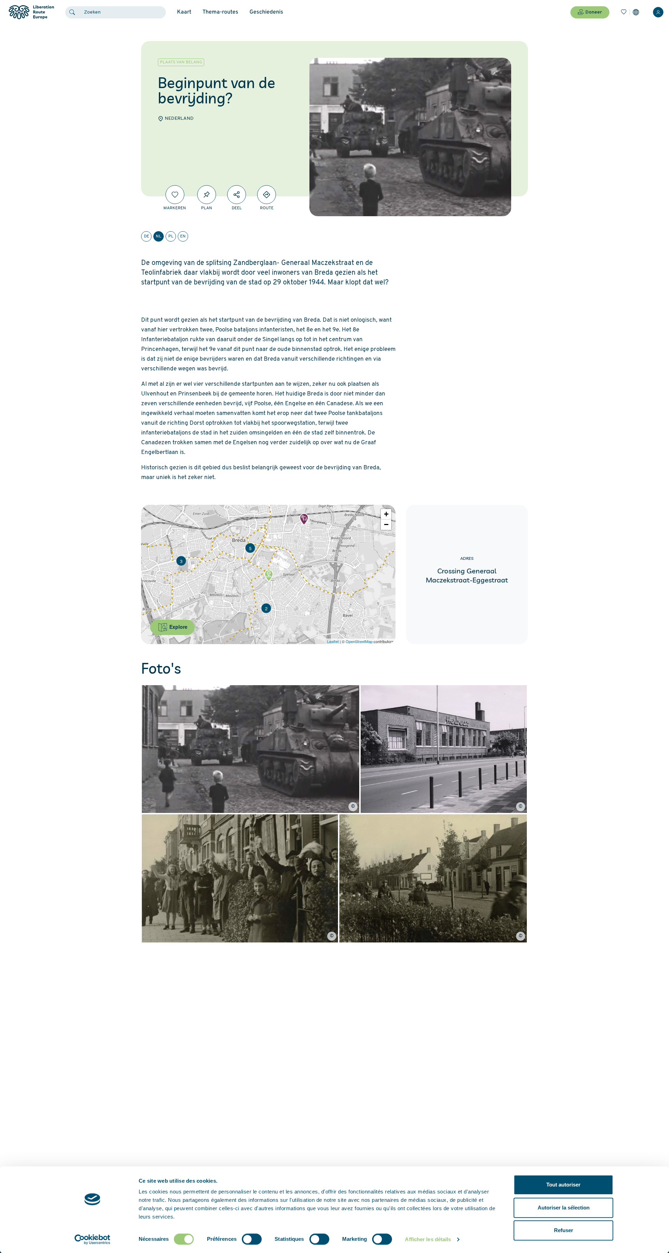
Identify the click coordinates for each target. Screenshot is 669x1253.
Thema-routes (220, 12)
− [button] (386, 524)
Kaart (184, 12)
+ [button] (386, 514)
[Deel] (236, 194)
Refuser (563, 1230)
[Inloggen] (658, 12)
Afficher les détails (428, 1239)
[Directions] (266, 194)
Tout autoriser (563, 1185)
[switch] (252, 1239)
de (146, 236)
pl (171, 236)
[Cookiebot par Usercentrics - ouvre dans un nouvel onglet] (92, 1239)
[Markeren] (175, 194)
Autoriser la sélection (564, 1208)
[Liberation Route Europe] (31, 12)
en (183, 236)
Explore (177, 626)
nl (158, 236)
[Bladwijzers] (624, 12)
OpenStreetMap (359, 641)
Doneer (593, 12)
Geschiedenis (266, 12)
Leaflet (333, 641)
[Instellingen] (636, 12)
